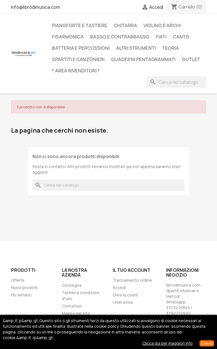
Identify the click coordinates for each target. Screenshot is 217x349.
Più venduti (21, 295)
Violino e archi (162, 25)
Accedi (119, 287)
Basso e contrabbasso (119, 37)
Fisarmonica (68, 37)
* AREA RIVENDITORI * (76, 71)
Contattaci (72, 306)
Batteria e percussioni (81, 48)
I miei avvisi (123, 302)
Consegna (71, 285)
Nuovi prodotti (24, 287)
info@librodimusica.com (35, 7)
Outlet (191, 59)
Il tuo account (131, 270)
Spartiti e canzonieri (78, 59)
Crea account (125, 295)
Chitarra (125, 25)
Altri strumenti (136, 48)
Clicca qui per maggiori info (167, 343)
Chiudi (206, 343)
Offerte (18, 280)
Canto (181, 37)
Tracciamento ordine (132, 280)
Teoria (170, 48)
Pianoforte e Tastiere (79, 25)
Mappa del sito (76, 313)
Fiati (161, 37)
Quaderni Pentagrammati (143, 59)
